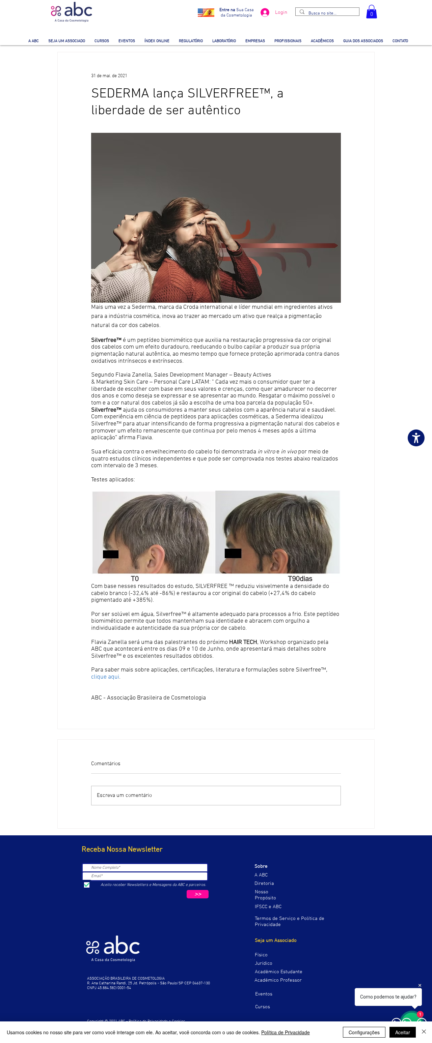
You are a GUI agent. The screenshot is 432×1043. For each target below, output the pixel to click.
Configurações (364, 1032)
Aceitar (402, 1032)
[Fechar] (424, 1032)
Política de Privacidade (285, 1032)
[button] (371, 12)
